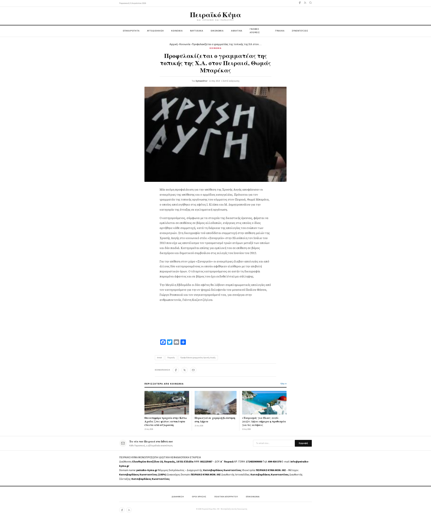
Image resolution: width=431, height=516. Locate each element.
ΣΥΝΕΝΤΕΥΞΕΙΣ (300, 30)
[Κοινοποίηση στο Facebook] (176, 370)
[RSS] (129, 510)
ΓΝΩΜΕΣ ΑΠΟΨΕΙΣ (255, 31)
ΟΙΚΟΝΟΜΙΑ (217, 30)
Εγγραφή (303, 443)
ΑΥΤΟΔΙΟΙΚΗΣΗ (155, 30)
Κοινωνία (184, 44)
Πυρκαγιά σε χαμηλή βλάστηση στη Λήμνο (215, 419)
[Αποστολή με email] (193, 370)
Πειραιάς (171, 357)
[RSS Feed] (305, 3)
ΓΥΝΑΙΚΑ (280, 30)
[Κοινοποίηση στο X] (184, 370)
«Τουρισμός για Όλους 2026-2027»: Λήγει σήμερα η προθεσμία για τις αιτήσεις (264, 421)
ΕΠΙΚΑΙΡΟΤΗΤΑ (131, 30)
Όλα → (283, 383)
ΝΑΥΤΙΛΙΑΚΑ (196, 30)
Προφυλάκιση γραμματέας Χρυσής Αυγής (198, 357)
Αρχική (174, 44)
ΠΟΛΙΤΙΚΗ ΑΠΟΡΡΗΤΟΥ (226, 496)
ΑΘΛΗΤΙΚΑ (236, 30)
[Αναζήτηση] (310, 3)
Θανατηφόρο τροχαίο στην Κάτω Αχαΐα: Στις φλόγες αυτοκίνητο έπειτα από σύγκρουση (165, 421)
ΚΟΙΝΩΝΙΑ (177, 30)
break (159, 357)
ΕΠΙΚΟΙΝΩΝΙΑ (253, 496)
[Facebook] (299, 3)
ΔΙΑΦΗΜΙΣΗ (178, 496)
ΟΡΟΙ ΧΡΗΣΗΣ (199, 496)
